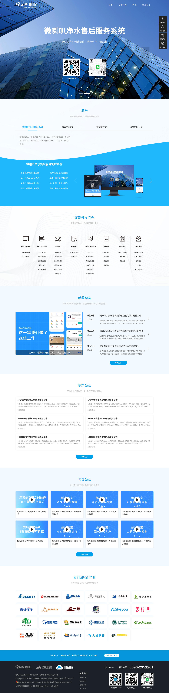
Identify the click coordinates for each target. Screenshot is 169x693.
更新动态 (83, 681)
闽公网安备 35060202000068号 (29, 682)
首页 (111, 5)
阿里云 (46, 686)
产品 (134, 5)
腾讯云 (39, 686)
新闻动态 (146, 5)
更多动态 (83, 689)
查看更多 (84, 457)
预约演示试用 (50, 50)
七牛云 (52, 686)
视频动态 (83, 685)
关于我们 (122, 5)
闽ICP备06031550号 (23, 686)
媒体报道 (83, 677)
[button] (82, 93)
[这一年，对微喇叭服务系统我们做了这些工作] (49, 354)
